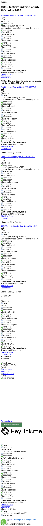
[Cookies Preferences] (3, 522)
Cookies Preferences (11, 425)
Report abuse (6, 421)
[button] (21, 403)
